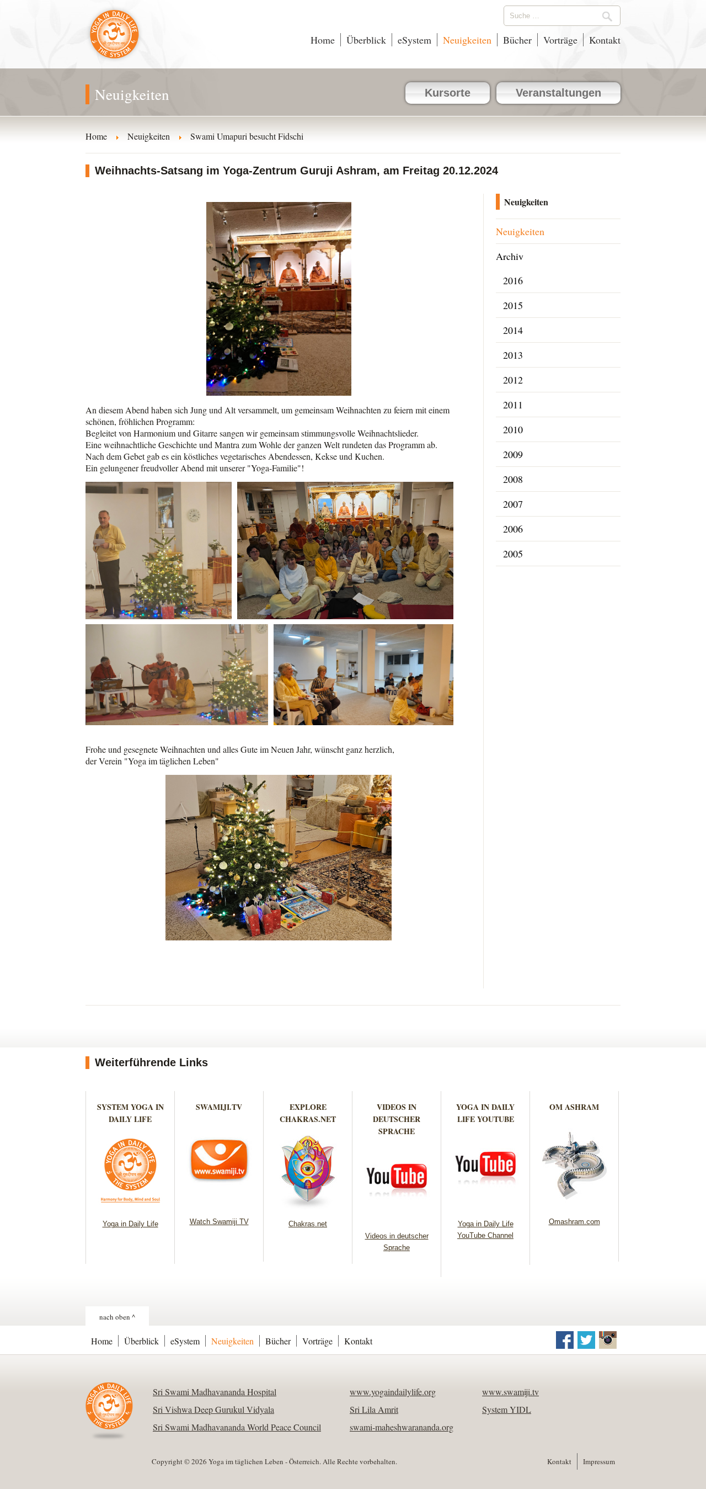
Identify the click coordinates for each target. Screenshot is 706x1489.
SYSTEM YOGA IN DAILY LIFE (130, 1113)
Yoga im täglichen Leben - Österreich (114, 39)
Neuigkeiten (467, 39)
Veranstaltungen (558, 93)
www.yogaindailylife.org (393, 1391)
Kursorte (447, 93)
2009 (513, 454)
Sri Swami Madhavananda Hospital (214, 1391)
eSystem (414, 39)
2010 (513, 429)
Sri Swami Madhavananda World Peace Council (237, 1427)
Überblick (366, 39)
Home (323, 39)
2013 (513, 354)
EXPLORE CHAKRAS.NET (308, 1113)
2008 (513, 479)
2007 (513, 503)
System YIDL (506, 1409)
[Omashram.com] (574, 1203)
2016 (513, 280)
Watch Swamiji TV (219, 1221)
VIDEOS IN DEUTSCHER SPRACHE (396, 1119)
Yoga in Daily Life (130, 1224)
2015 (513, 305)
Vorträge (560, 39)
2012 (513, 379)
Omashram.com (574, 1221)
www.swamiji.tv (510, 1391)
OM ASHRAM (574, 1107)
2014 (513, 330)
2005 (513, 553)
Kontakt (605, 39)
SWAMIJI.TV (219, 1107)
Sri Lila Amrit (374, 1409)
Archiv (509, 256)
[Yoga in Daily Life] (130, 1205)
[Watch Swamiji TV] (219, 1203)
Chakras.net (307, 1224)
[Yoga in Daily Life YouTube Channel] (485, 1205)
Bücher (517, 39)
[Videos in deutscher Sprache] (397, 1218)
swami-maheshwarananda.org (401, 1427)
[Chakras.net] (308, 1205)
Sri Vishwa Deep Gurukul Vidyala (213, 1409)
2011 (513, 404)
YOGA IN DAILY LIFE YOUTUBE (485, 1113)
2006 (513, 528)
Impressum (599, 1461)
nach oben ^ (117, 1317)
